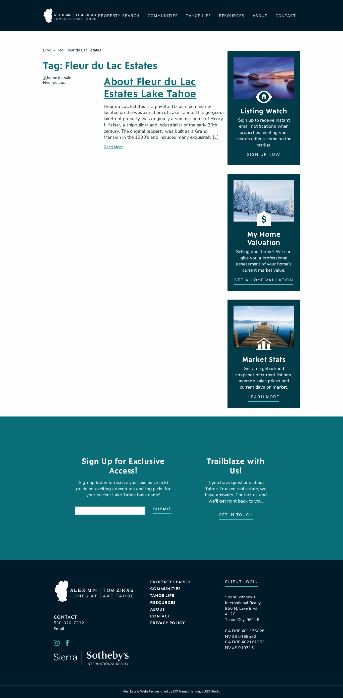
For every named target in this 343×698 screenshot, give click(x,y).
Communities (163, 16)
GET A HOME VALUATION (263, 280)
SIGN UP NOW (263, 155)
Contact (285, 16)
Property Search (119, 16)
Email (59, 629)
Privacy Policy (167, 623)
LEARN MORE (263, 397)
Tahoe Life (198, 16)
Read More (113, 147)
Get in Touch (236, 515)
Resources (232, 16)
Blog (47, 50)
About (260, 16)
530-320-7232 (69, 623)
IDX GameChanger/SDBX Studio (196, 691)
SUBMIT (162, 509)
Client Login (241, 582)
